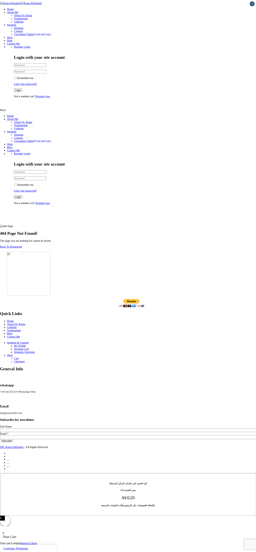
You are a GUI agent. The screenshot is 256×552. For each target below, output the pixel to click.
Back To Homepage (11, 246)
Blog (9, 40)
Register (18, 46)
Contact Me (13, 43)
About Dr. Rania (23, 15)
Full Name (6, 426)
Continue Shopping (15, 548)
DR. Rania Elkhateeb (12, 447)
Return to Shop (28, 543)
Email (4, 433)
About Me (12, 12)
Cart (16, 358)
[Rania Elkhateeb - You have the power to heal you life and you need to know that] (10, 3)
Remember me (25, 78)
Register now (43, 96)
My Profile (20, 345)
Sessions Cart (21, 348)
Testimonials (21, 18)
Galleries (19, 21)
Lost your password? (25, 83)
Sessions (11, 24)
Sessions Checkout (24, 352)
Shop (10, 37)
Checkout (19, 361)
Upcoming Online (33, 34)
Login (27, 46)
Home (10, 9)
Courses (18, 31)
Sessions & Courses (18, 342)
